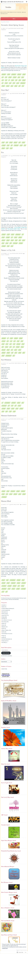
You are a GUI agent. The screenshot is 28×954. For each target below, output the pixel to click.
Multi (20, 240)
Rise (12, 352)
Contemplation (7, 402)
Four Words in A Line (6, 620)
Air (7, 338)
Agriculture (4, 74)
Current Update (5, 610)
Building (20, 338)
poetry (21, 145)
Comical (11, 142)
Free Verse (13, 504)
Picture (3, 628)
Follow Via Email (6, 653)
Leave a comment (5, 254)
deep (19, 77)
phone (23, 240)
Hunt (10, 346)
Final (12, 405)
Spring (16, 85)
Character (3, 234)
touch (3, 591)
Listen (8, 145)
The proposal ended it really (13, 229)
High (3, 346)
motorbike (3, 408)
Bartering (16, 338)
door (19, 142)
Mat (11, 145)
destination (14, 402)
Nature (8, 349)
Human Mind (6, 501)
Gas (15, 405)
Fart (8, 405)
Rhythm (3, 85)
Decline (12, 234)
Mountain (3, 349)
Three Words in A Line (19, 363)
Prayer (3, 635)
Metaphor (4, 626)
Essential (3, 582)
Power (9, 588)
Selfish (20, 352)
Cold (6, 77)
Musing (8, 408)
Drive (23, 402)
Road (16, 352)
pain (12, 349)
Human (23, 142)
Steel (6, 411)
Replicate (3, 352)
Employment (18, 234)
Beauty (24, 74)
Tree (23, 85)
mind (19, 585)
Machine (20, 237)
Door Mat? (5, 90)
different (15, 142)
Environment (4, 405)
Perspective (16, 145)
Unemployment (8, 355)
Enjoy (23, 77)
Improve (18, 582)
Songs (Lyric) (4, 640)
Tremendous (4, 496)
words (14, 411)
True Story (4, 642)
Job (12, 237)
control (8, 234)
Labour (15, 237)
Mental (12, 240)
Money (22, 346)
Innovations (4, 585)
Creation (14, 77)
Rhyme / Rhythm (17, 28)
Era (2, 152)
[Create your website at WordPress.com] (14, 1)
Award (3, 606)
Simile (3, 631)
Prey (25, 145)
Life (13, 346)
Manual (8, 240)
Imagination (13, 582)
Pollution (21, 408)
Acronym (3, 618)
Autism (3, 142)
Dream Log (4, 613)
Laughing (3, 145)
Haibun (3, 623)
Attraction (19, 74)
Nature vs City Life (8, 250)
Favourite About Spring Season (12, 25)
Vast (6, 591)
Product (13, 588)
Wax (13, 355)
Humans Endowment (8, 415)
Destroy (18, 402)
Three (10, 411)
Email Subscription (6, 647)
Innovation (23, 582)
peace (16, 349)
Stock (7, 148)
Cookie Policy (5, 948)
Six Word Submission (6, 639)
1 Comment (24, 504)
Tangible (18, 588)
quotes (3, 637)
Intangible (9, 585)
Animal (8, 74)
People (12, 408)
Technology (23, 588)
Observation (4, 588)
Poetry (11, 28)
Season (7, 85)
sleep (12, 85)
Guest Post (4, 615)
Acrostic (3, 605)
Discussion (4, 611)
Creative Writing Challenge (7, 608)
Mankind (3, 240)
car (2, 402)
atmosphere (14, 74)
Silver (24, 352)
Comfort (10, 77)
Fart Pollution (6, 360)
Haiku (3, 625)
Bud (2, 77)
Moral (16, 240)
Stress (3, 355)
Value (11, 148)
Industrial (7, 237)
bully (7, 142)
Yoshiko (8, 7)
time (19, 85)
